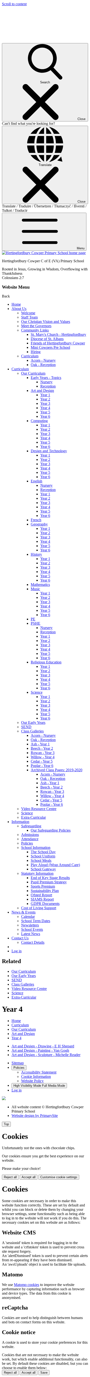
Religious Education (46, 662)
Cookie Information (36, 1076)
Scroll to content (14, 4)
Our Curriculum (33, 373)
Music (35, 589)
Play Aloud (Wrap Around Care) (55, 865)
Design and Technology (49, 451)
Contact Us (20, 938)
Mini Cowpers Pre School (50, 347)
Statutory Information (37, 873)
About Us (19, 309)
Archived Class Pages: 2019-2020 (56, 770)
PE (33, 619)
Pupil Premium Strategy (49, 882)
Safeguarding (31, 826)
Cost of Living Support (38, 908)
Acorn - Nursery (43, 360)
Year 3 (45, 403)
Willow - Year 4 (42, 757)
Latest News (30, 934)
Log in (17, 951)
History (36, 554)
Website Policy (32, 1081)
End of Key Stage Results (50, 878)
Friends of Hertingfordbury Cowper (58, 343)
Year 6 (45, 416)
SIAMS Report (42, 899)
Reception (48, 386)
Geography (39, 524)
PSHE (35, 623)
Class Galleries (32, 731)
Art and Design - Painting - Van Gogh (40, 1050)
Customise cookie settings (58, 1177)
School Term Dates (35, 921)
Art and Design (42, 391)
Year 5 (45, 412)
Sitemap (18, 1063)
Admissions (30, 835)
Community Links (35, 330)
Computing (39, 421)
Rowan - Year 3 (42, 753)
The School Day (43, 852)
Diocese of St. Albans (47, 339)
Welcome (28, 313)
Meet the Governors (36, 326)
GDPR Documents (45, 904)
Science (36, 692)
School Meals (41, 860)
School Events (32, 929)
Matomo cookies (26, 1285)
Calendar (28, 916)
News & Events (24, 912)
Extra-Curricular (33, 817)
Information (20, 822)
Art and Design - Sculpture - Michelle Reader (46, 1055)
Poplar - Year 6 (42, 766)
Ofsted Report (41, 895)
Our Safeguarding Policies (51, 830)
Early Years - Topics (46, 378)
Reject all (10, 1177)
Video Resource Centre (38, 809)
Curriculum (29, 356)
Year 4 (45, 408)
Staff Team (29, 317)
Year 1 (45, 395)
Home (16, 304)
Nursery (46, 382)
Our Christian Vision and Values (45, 322)
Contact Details (32, 942)
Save (44, 1372)
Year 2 (45, 399)
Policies (27, 843)
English (36, 481)
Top (6, 1124)
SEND (26, 727)
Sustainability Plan (45, 891)
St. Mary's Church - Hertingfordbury (58, 334)
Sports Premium (43, 886)
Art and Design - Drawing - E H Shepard (43, 1046)
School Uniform (43, 856)
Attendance (29, 839)
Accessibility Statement (38, 1072)
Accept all (29, 1177)
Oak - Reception (43, 365)
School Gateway (43, 869)
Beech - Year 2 (42, 748)
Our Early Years (33, 722)
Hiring (36, 352)
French (36, 520)
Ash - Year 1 (40, 744)
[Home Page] (44, 253)
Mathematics (40, 585)
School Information (35, 848)
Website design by (35, 1116)
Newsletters (30, 925)
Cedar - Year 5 (42, 761)
